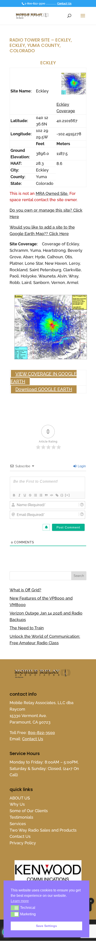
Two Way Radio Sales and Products (43, 830)
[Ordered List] (35, 495)
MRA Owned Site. (52, 193)
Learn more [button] (20, 901)
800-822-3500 (41, 732)
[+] (67, 495)
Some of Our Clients (29, 810)
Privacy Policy (23, 843)
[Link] (56, 495)
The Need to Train (27, 628)
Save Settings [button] (46, 926)
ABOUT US (20, 798)
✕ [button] (91, 901)
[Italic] (19, 495)
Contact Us (64, 3)
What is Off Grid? (25, 590)
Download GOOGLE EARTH (43, 389)
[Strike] (30, 495)
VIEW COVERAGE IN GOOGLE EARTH (43, 377)
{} (62, 495)
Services (18, 823)
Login (81, 466)
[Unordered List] (40, 495)
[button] (15, 907)
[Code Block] (51, 495)
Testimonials (21, 817)
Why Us (17, 804)
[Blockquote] (46, 495)
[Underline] (24, 495)
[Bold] (14, 495)
